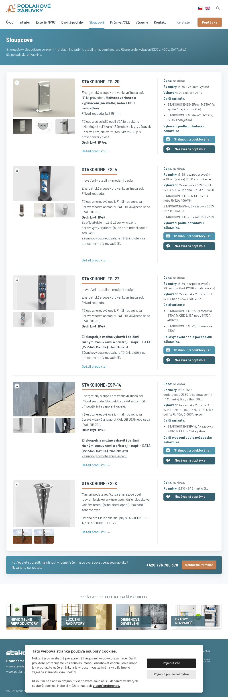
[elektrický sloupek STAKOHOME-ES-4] (44, 210)
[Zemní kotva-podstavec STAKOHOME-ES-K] (44, 503)
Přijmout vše (171, 663)
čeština (200, 8)
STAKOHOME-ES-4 (99, 169)
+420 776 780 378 (162, 564)
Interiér (24, 22)
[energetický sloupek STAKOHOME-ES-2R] (44, 97)
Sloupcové (96, 22)
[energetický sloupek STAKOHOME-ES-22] (44, 292)
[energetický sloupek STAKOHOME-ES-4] (44, 183)
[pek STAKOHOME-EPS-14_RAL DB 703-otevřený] (65, 425)
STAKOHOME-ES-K (99, 483)
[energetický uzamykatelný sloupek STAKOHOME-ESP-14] (44, 399)
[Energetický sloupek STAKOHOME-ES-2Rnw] (22, 126)
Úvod (10, 22)
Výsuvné (142, 22)
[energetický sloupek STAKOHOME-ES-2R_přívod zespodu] (44, 126)
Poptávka (209, 22)
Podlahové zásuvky (28, 8)
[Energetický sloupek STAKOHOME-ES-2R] (65, 126)
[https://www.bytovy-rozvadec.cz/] (196, 617)
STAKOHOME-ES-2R (101, 81)
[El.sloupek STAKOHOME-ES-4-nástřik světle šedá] (65, 210)
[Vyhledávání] (218, 8)
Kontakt (160, 22)
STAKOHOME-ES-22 (101, 278)
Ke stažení (184, 22)
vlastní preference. (106, 685)
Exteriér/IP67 (45, 22)
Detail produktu (94, 151)
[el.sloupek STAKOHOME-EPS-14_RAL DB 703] (44, 425)
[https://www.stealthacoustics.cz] (31, 617)
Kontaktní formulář (199, 565)
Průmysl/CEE (120, 22)
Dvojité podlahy (72, 22)
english (207, 8)
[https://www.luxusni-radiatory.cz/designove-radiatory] (86, 617)
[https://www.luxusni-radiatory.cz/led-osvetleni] (141, 617)
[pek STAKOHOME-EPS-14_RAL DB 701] (22, 425)
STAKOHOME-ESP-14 (101, 385)
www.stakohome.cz (20, 666)
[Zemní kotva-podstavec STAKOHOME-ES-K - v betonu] (44, 536)
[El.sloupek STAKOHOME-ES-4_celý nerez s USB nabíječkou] (22, 210)
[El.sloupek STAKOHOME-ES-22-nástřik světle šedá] (22, 319)
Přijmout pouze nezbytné (171, 674)
